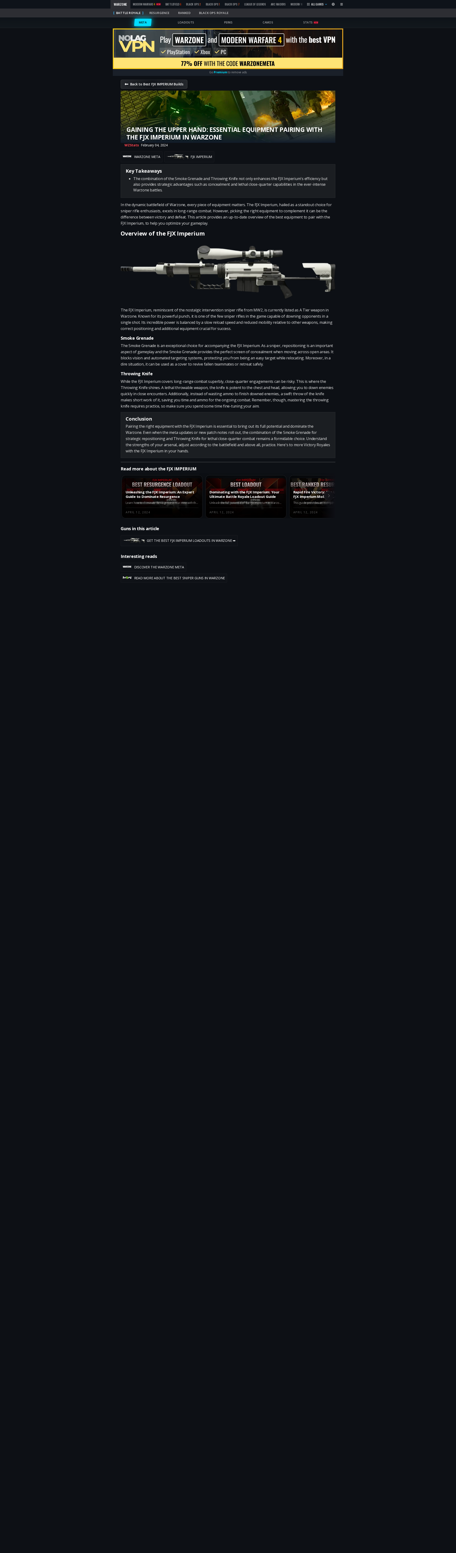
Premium (220, 72)
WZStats (131, 145)
